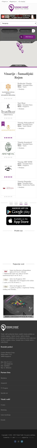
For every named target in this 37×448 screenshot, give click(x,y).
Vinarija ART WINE (25, 162)
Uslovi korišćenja (5, 415)
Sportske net (4, 393)
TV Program (4, 388)
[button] (22, 51)
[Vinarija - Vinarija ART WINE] (8, 168)
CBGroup (31, 437)
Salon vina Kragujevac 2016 (17, 279)
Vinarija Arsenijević (25, 142)
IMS (11, 437)
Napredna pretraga (26, 42)
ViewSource (18, 437)
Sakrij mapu (18, 65)
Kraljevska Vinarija (25, 83)
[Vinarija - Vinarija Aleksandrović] (8, 129)
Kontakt (3, 420)
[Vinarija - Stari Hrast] (8, 109)
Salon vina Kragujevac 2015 (17, 286)
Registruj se (13, 1)
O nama (3, 405)
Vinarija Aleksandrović (26, 123)
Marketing (4, 410)
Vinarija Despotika (24, 182)
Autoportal (4, 383)
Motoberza (4, 378)
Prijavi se (5, 1)
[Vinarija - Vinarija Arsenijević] (8, 148)
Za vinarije (22, 1)
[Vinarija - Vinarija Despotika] (8, 188)
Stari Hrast (21, 103)
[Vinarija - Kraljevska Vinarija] (8, 89)
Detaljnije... (22, 89)
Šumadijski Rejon (27, 85)
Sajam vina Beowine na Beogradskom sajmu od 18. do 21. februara (20, 271)
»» (26, 202)
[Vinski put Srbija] (18, 8)
